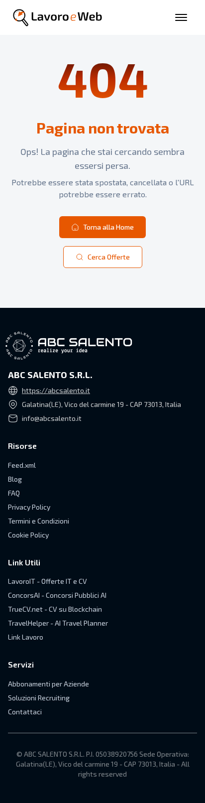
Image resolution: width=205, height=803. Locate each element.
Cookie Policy (28, 535)
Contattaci (25, 711)
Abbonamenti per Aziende (48, 683)
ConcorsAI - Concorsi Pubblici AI (57, 595)
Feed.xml (22, 465)
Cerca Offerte (109, 257)
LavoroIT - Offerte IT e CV (47, 581)
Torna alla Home (108, 227)
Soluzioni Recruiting (39, 697)
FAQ (14, 493)
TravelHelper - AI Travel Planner (58, 623)
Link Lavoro (25, 637)
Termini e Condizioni (38, 521)
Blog (15, 479)
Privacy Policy (29, 507)
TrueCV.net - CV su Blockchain (55, 609)
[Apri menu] (181, 17)
